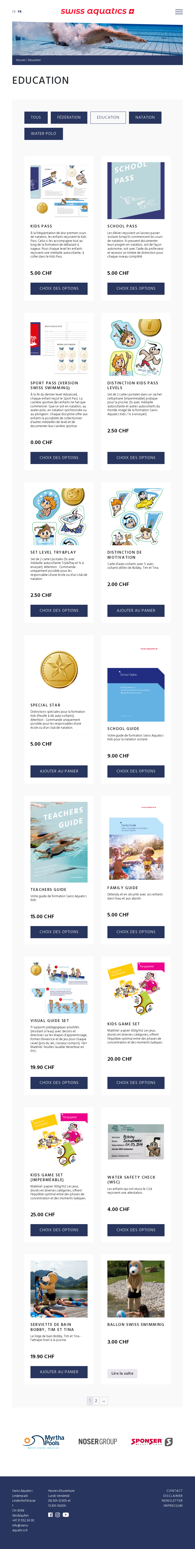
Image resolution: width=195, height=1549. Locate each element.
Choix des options (59, 288)
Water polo (43, 134)
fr (20, 11)
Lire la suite (122, 1373)
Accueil (20, 60)
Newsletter (172, 1500)
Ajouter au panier (136, 611)
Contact (175, 1491)
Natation (145, 117)
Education (108, 117)
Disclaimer (173, 1495)
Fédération (69, 117)
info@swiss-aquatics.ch (20, 1528)
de (14, 11)
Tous (36, 117)
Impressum (173, 1505)
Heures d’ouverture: (61, 1491)
